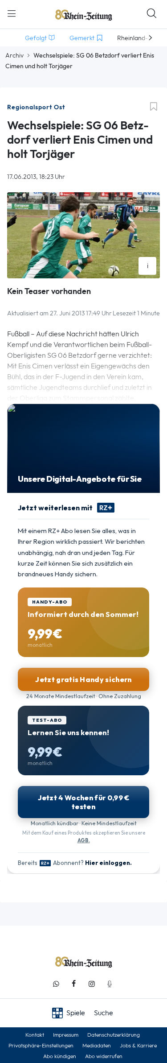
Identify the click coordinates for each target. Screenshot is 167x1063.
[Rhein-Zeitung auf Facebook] (73, 984)
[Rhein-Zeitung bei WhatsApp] (56, 984)
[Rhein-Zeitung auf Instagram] (91, 984)
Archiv (14, 55)
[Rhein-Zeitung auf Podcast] (109, 984)
